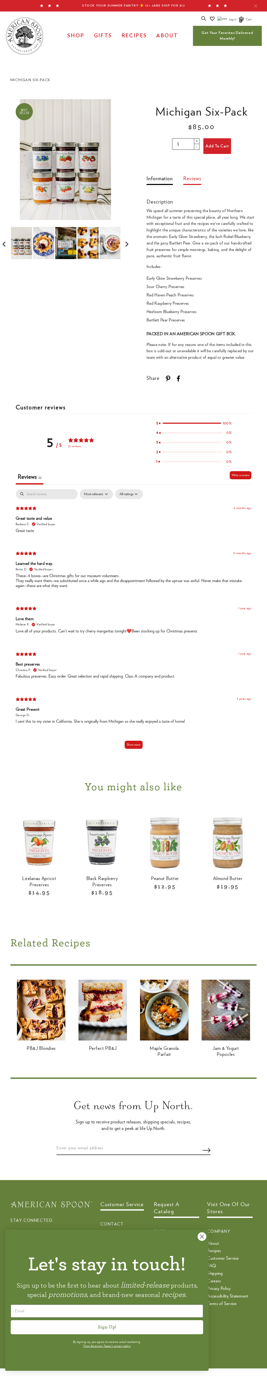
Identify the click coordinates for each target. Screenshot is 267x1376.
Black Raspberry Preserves (102, 881)
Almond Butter (227, 878)
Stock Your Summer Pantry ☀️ (133, 5)
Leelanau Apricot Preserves (39, 881)
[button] (194, 423)
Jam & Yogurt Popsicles (226, 1051)
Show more (134, 744)
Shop (75, 35)
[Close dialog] (202, 1236)
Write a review (240, 475)
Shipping (215, 1273)
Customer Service (223, 1258)
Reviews (192, 178)
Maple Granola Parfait (164, 1051)
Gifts (103, 35)
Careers (214, 1281)
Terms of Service (221, 1303)
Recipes (134, 35)
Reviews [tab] (29, 477)
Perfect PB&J (103, 1048)
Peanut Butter (165, 878)
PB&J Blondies (41, 1048)
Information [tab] (160, 178)
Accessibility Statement (227, 1296)
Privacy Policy (218, 1288)
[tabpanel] (133, 621)
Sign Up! (107, 1327)
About (167, 35)
